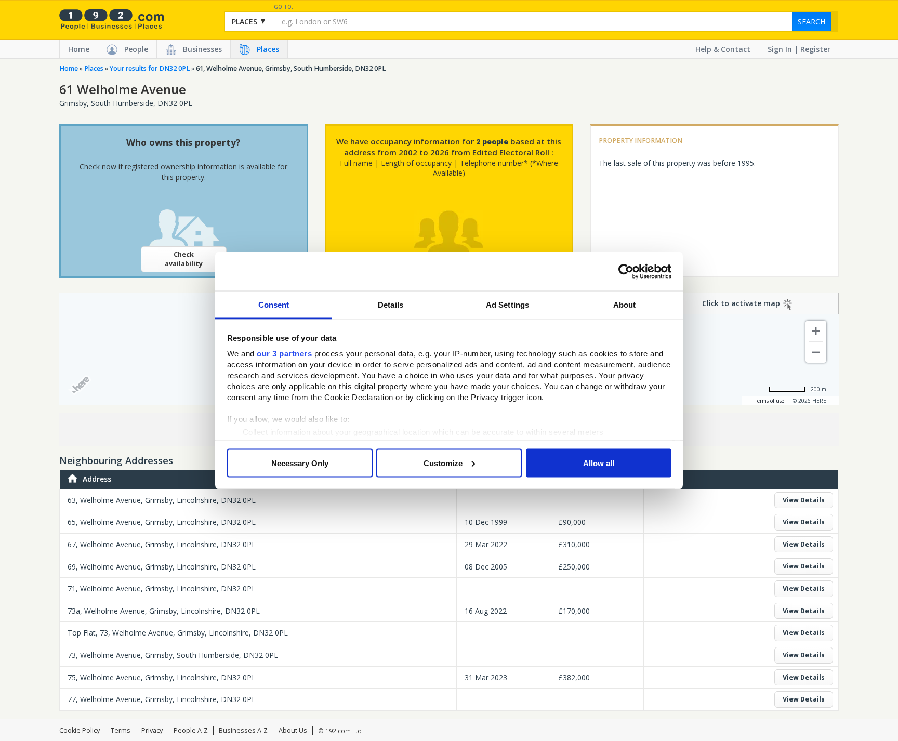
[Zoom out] (815, 352)
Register (815, 49)
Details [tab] (390, 304)
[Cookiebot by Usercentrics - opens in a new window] (625, 271)
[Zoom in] (815, 331)
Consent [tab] (273, 304)
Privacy (152, 730)
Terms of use (769, 400)
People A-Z (191, 730)
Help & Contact (722, 49)
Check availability (184, 259)
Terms (120, 730)
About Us (293, 730)
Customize (443, 462)
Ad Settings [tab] (507, 304)
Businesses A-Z (243, 730)
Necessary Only (299, 462)
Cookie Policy (79, 730)
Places (268, 49)
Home (78, 49)
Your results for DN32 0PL (150, 68)
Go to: (283, 7)
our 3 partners (284, 353)
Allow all (598, 462)
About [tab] (624, 304)
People (136, 49)
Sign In (780, 49)
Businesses (202, 49)
